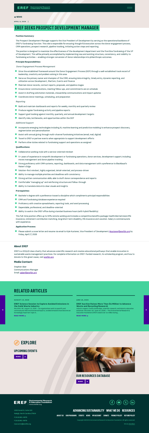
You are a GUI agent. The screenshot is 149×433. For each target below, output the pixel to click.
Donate (106, 415)
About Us (60, 415)
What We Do (113, 410)
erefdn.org (49, 257)
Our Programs (71, 415)
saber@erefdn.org (28, 272)
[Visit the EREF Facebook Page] (112, 402)
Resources (128, 410)
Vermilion (132, 424)
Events (81, 415)
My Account (96, 415)
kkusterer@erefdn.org (119, 231)
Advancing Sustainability (88, 410)
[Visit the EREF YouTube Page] (118, 402)
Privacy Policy (116, 415)
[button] (146, 309)
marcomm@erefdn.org (22, 424)
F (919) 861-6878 (20, 421)
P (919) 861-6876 (20, 417)
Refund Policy (129, 415)
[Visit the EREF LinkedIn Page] (132, 402)
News (19, 17)
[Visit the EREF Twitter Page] (125, 402)
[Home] (34, 7)
